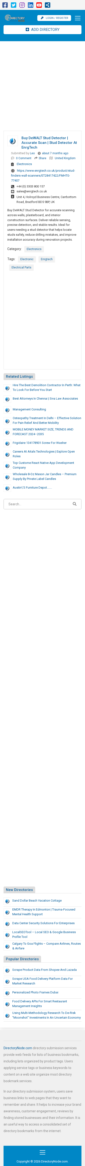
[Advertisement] (42, 86)
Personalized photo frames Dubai (35, 992)
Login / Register (57, 18)
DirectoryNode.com (18, 1048)
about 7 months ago (55, 153)
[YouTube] (39, 6)
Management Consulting (29, 409)
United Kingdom (65, 158)
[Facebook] (5, 6)
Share (42, 158)
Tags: (11, 259)
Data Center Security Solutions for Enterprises (43, 923)
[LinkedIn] (30, 6)
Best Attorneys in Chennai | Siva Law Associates (45, 398)
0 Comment (23, 158)
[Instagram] (22, 6)
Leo (32, 153)
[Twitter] (13, 6)
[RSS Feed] (47, 6)
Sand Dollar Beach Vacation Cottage (37, 900)
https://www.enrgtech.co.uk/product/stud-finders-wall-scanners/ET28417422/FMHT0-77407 (43, 175)
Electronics (24, 164)
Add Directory (45, 29)
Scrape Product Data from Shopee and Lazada (44, 970)
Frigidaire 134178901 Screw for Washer (40, 443)
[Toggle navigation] (76, 18)
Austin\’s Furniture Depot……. (32, 487)
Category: (14, 249)
